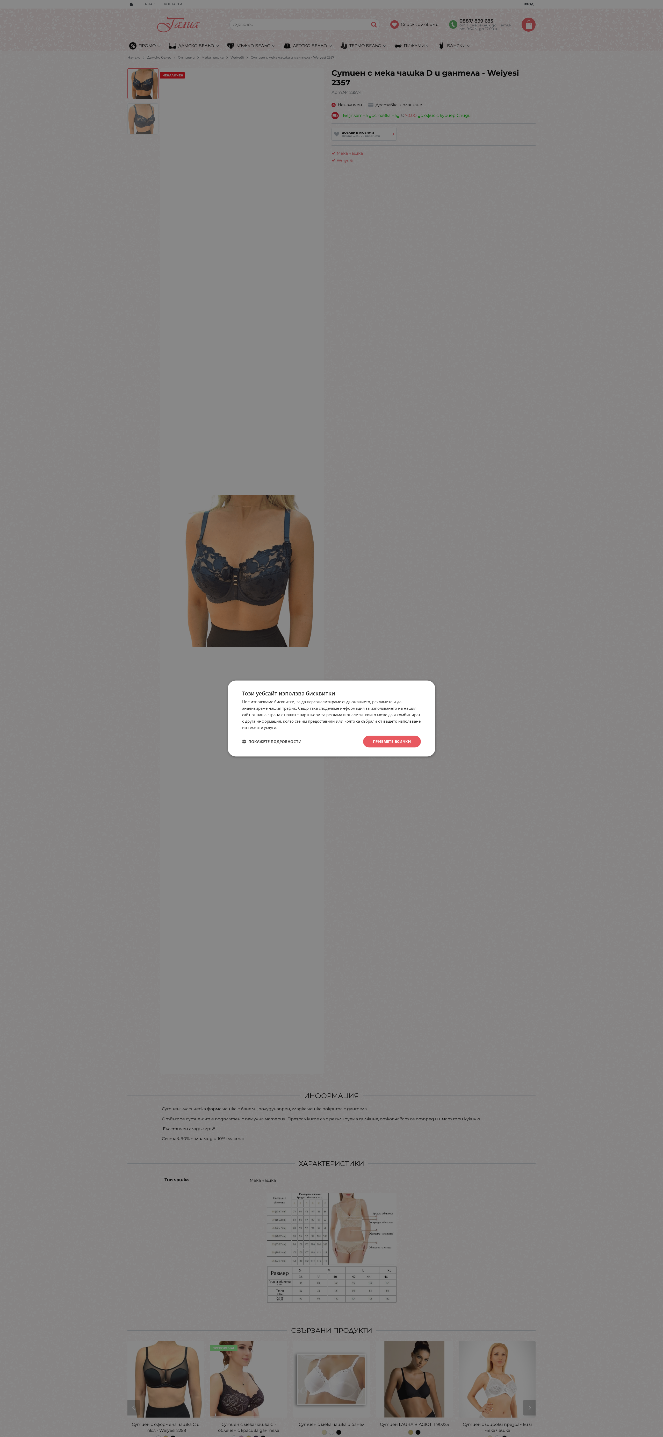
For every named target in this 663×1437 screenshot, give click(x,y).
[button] (271, 741)
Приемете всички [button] (392, 741)
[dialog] (331, 719)
